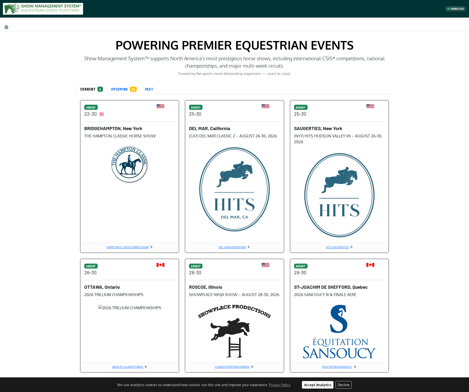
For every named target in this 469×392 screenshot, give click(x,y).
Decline (344, 385)
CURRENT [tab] (90, 89)
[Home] (6, 26)
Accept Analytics (317, 385)
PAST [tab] (149, 89)
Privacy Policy (279, 385)
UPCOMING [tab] (123, 89)
